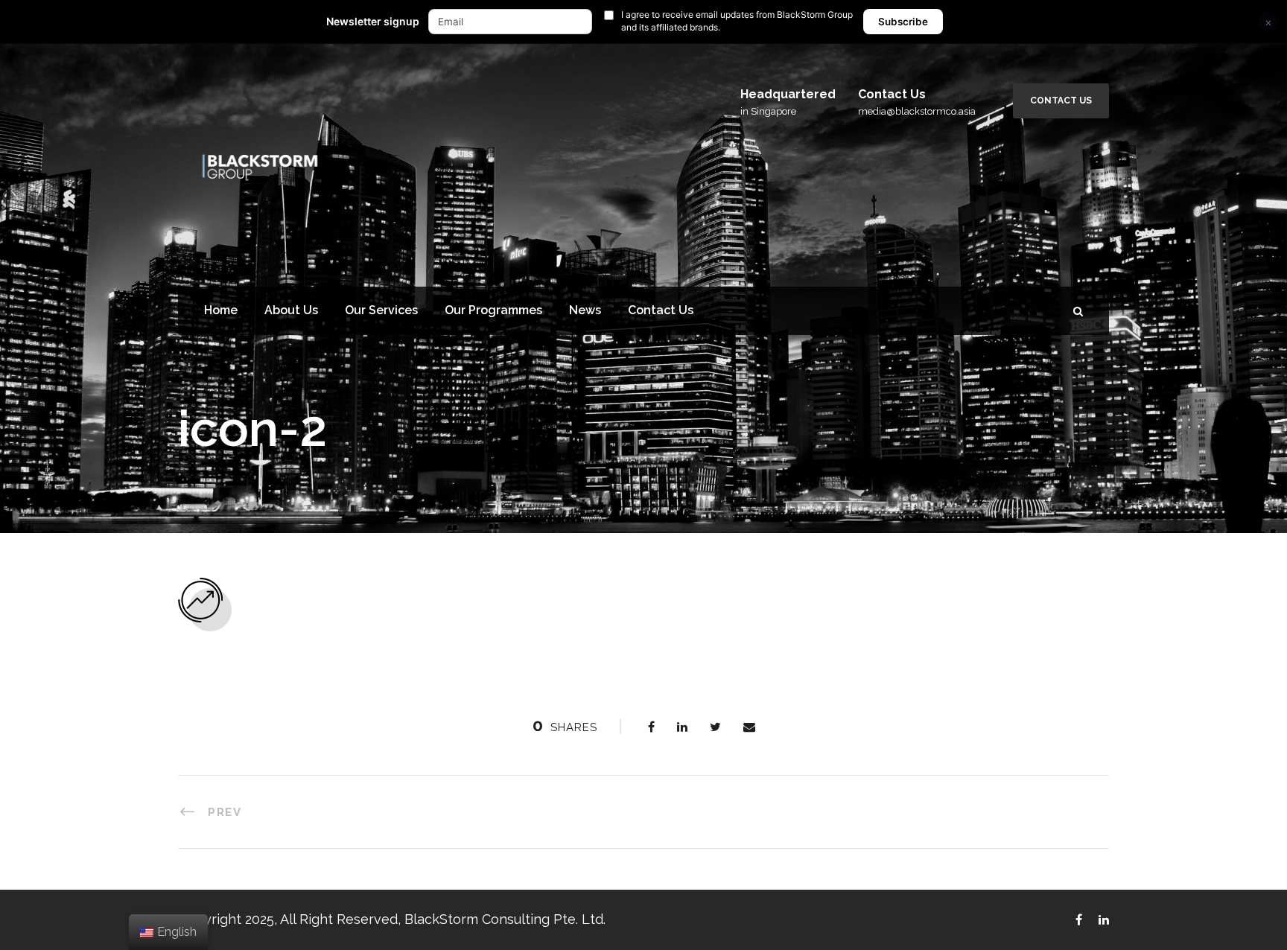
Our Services (381, 310)
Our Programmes (493, 310)
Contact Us (1061, 100)
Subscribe (903, 22)
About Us (291, 310)
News (585, 310)
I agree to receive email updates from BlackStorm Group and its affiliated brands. (737, 21)
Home (221, 310)
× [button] (1268, 22)
